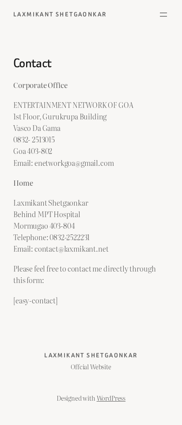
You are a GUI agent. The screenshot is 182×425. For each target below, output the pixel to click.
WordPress (111, 397)
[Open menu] (163, 14)
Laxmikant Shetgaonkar (59, 14)
